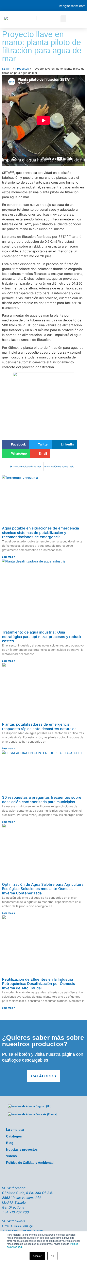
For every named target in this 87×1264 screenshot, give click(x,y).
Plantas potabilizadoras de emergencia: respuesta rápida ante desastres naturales (39, 726)
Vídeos (11, 1156)
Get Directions (13, 1207)
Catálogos (14, 1136)
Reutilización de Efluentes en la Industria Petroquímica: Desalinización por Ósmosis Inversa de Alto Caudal (38, 983)
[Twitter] (32, 1175)
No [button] (52, 1256)
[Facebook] (21, 1175)
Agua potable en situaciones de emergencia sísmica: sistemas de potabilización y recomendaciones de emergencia (40, 532)
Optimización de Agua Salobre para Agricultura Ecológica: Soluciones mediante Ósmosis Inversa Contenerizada (43, 888)
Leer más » (8, 556)
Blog (9, 1143)
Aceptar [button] (37, 1256)
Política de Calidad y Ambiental (29, 1162)
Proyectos (22, 68)
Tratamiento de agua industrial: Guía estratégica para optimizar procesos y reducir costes (42, 636)
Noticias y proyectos (22, 1149)
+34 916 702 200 (15, 1212)
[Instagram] (54, 1175)
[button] (63, 18)
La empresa (15, 1129)
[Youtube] (43, 1175)
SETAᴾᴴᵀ (7, 68)
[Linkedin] (66, 1175)
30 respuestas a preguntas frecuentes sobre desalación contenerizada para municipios (41, 799)
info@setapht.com (72, 6)
